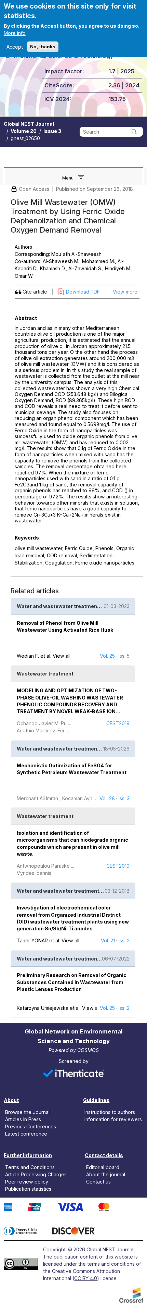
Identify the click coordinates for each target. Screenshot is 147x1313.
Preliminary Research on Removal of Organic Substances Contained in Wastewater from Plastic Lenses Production (71, 982)
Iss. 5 (124, 656)
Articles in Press (23, 1119)
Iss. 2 (124, 940)
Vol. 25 (107, 656)
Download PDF (83, 292)
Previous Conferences (30, 1126)
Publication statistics (28, 1189)
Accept (14, 47)
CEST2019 (118, 723)
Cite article (35, 292)
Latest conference (26, 1134)
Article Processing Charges (36, 1174)
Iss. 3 (124, 798)
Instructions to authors (109, 1112)
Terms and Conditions (30, 1167)
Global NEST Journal (29, 124)
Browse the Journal (27, 1112)
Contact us (98, 1182)
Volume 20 (24, 131)
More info (15, 33)
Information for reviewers (113, 1119)
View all (61, 656)
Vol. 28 (107, 798)
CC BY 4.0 (85, 1278)
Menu (68, 178)
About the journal (105, 1174)
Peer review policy (26, 1182)
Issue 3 (52, 131)
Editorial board (102, 1167)
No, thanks (42, 46)
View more (125, 292)
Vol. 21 (108, 940)
